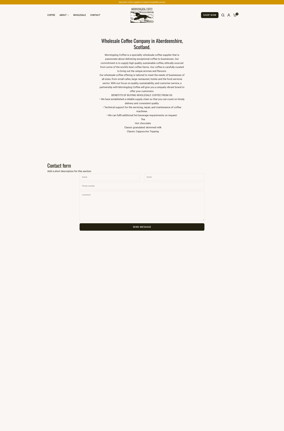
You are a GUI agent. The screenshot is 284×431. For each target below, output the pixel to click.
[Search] (223, 15)
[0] (234, 15)
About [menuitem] (63, 15)
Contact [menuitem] (95, 15)
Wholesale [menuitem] (79, 15)
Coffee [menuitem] (51, 15)
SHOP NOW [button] (209, 15)
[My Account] (229, 15)
